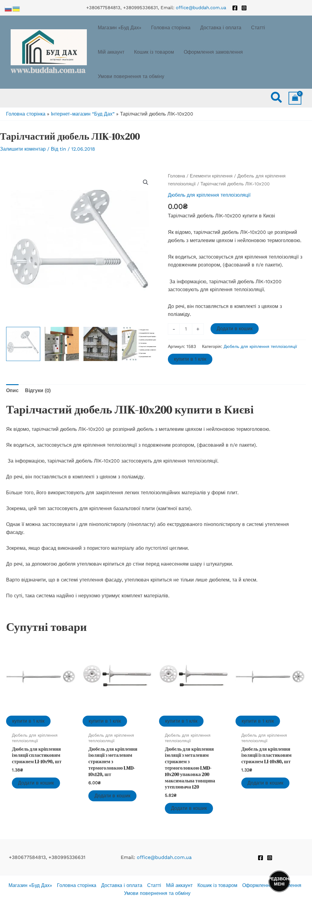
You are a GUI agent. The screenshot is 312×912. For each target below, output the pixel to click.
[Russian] (8, 8)
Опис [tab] (12, 390)
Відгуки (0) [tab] (38, 390)
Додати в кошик (235, 328)
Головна (176, 176)
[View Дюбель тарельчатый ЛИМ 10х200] (23, 344)
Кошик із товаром (217, 885)
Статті (154, 885)
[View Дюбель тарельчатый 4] (139, 344)
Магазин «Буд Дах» (30, 885)
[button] (276, 98)
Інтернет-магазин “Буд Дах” (83, 114)
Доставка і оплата (121, 885)
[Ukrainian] (16, 8)
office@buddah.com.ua (201, 7)
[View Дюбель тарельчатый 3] (100, 344)
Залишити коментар (23, 149)
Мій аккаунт (179, 885)
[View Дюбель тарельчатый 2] (62, 344)
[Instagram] (244, 8)
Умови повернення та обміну (157, 893)
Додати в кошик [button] (36, 783)
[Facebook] (235, 8)
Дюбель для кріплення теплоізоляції (209, 195)
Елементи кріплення (211, 176)
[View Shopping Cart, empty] (295, 98)
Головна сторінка (25, 114)
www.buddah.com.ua (48, 70)
